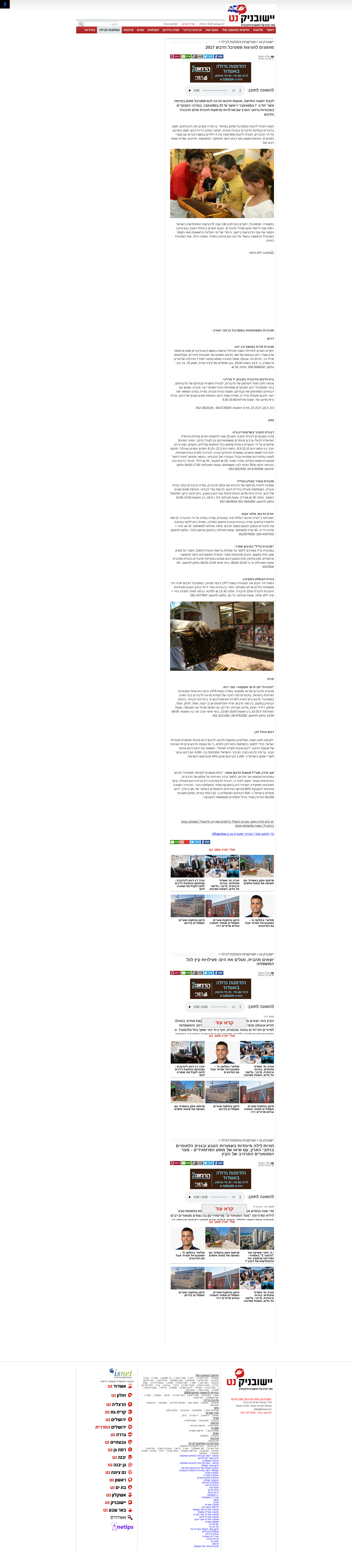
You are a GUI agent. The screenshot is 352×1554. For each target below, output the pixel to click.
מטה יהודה (188, 1385)
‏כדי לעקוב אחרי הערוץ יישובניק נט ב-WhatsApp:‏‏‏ (243, 833)
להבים (215, 1382)
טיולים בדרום (212, 1485)
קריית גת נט (213, 1538)
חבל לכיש (149, 1380)
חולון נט (214, 1541)
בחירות (90, 30)
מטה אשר (204, 1390)
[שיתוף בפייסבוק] (218, 57)
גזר (158, 1385)
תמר (193, 1382)
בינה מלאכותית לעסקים (192, 1446)
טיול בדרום (213, 1490)
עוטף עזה (212, 30)
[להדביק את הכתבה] (185, 843)
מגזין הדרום (171, 30)
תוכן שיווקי (213, 1440)
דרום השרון (186, 1387)
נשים (140, 30)
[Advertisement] (120, 97)
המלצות (204, 1435)
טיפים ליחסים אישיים (208, 1477)
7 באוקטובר (212, 1494)
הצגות (205, 1402)
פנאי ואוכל (172, 1450)
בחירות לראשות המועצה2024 (201, 1392)
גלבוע (170, 1382)
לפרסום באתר (170, 24)
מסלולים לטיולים (210, 1482)
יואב (191, 1377)
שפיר (155, 1377)
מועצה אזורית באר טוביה (206, 1514)
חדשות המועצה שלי (236, 30)
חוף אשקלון (177, 1380)
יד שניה (194, 1415)
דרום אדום (213, 1446)
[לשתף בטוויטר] (208, 57)
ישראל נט (213, 1524)
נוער (216, 1407)
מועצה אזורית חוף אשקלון (205, 1509)
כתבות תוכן (172, 1410)
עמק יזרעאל (151, 1387)
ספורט (215, 1428)
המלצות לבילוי (109, 30)
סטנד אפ (193, 1402)
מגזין (216, 1417)
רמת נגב (203, 1382)
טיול (266, 1016)
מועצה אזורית (211, 1504)
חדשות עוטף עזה (210, 1507)
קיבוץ (216, 1502)
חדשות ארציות (197, 1425)
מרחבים (191, 1380)
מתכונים (204, 1420)
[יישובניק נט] (248, 1389)
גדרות (164, 1387)
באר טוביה (203, 1377)
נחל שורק (203, 1380)
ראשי (270, 30)
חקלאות (153, 30)
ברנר (176, 1385)
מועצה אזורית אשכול (208, 1512)
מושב (216, 1499)
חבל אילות (182, 1382)
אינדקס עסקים (189, 1450)
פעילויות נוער (212, 1410)
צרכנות (128, 30)
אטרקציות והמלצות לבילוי (238, 42)
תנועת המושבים (210, 1460)
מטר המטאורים (260, 1206)
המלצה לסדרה (211, 1475)
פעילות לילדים (178, 1402)
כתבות (215, 1402)
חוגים (216, 1415)
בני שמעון (167, 1377)
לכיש (167, 1395)
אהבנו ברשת (165, 1448)
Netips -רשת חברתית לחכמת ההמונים (199, 1470)
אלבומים (197, 1410)
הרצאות (151, 1402)
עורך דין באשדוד (210, 1536)
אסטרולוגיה (190, 1420)
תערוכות (214, 1405)
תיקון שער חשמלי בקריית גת (204, 1529)
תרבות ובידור (192, 30)
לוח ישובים (212, 1412)
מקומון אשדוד (212, 1521)
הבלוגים (205, 1450)
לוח (162, 1450)
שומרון (173, 1387)
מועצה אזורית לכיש (209, 1516)
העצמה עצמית (211, 1480)
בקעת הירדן (158, 1382)
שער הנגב (180, 1377)
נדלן (184, 1415)
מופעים (163, 1402)
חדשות (258, 30)
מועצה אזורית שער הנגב (206, 1519)
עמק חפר (190, 1390)
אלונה (216, 1390)
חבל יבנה (210, 1387)
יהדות (216, 1450)
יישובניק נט (266, 42)
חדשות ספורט (196, 1430)
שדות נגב (162, 1380)
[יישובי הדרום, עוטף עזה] (250, 26)
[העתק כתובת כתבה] (197, 57)
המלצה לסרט (212, 1472)
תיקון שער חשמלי (210, 1465)
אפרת (199, 1387)
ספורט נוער (213, 1430)
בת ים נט (214, 1526)
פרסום (215, 1543)
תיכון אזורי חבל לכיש (208, 1458)
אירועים (185, 1410)
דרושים (205, 1415)
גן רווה (167, 1385)
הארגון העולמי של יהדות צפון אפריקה (200, 1468)
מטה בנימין (203, 1385)
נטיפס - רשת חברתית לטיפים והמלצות (199, 1455)
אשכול (215, 1377)
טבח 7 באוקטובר (210, 1497)
